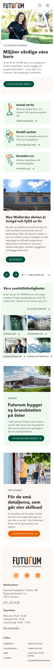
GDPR (5, 653)
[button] (48, 5)
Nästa (16, 274)
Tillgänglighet (10, 648)
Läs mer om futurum (23, 533)
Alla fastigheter (36, 309)
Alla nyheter (37, 275)
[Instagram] (16, 575)
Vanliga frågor (35, 643)
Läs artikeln (15, 259)
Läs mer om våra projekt (25, 438)
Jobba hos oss (35, 648)
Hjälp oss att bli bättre (36, 654)
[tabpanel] (27, 223)
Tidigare (7, 274)
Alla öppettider (11, 628)
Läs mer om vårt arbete (19, 84)
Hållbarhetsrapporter (39, 660)
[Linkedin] (38, 575)
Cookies (7, 658)
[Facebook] (27, 575)
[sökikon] (40, 5)
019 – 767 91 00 (11, 602)
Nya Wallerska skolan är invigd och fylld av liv (26, 219)
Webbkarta (8, 643)
